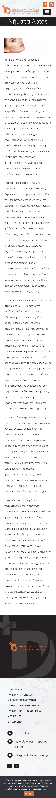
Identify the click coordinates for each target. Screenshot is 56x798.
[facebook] (45, 4)
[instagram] (51, 4)
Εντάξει (28, 793)
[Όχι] (52, 787)
